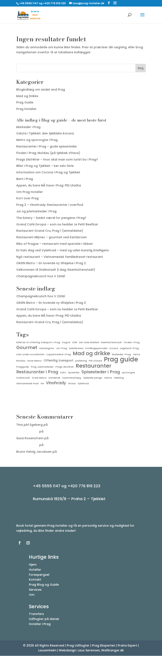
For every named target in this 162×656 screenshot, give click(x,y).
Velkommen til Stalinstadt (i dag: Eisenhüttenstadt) (55, 270)
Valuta (108, 377)
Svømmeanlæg (71, 377)
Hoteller (35, 570)
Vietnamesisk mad (27, 383)
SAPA (63, 372)
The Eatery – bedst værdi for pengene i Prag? (51, 218)
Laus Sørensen (27, 431)
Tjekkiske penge (92, 377)
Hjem (32, 564)
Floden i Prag (132, 342)
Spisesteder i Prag (100, 372)
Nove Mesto (34, 360)
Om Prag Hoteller (29, 192)
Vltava (72, 383)
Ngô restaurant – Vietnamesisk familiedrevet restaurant (59, 257)
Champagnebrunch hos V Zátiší (40, 276)
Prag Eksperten (103, 645)
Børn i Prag (24, 179)
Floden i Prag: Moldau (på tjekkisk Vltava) (48, 153)
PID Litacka (95, 360)
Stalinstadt (23, 377)
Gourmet (26, 347)
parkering (81, 360)
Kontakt (35, 579)
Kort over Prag (27, 198)
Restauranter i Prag (37, 372)
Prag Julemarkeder (42, 366)
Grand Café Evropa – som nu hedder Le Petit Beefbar (57, 224)
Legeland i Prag (129, 348)
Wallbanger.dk (112, 650)
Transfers (36, 614)
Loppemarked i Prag (58, 354)
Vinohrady (56, 383)
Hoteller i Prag (40, 624)
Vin (42, 383)
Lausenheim (47, 650)
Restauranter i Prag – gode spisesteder (46, 146)
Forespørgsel (39, 575)
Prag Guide (24, 102)
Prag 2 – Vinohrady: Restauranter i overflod (49, 205)
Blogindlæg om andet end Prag (40, 89)
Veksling (119, 377)
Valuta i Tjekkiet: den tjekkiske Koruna (45, 133)
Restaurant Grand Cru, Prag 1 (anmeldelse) (49, 231)
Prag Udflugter (78, 645)
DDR (74, 342)
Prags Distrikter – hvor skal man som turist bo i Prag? (57, 159)
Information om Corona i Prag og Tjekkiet (48, 172)
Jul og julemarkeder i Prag (36, 211)
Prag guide (121, 359)
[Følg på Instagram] (28, 543)
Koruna (113, 348)
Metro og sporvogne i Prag (37, 140)
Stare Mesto (39, 377)
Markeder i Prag (28, 127)
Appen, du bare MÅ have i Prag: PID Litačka (48, 185)
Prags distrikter (64, 366)
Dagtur (66, 342)
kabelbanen (76, 348)
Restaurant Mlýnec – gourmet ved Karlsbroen (51, 237)
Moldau (21, 360)
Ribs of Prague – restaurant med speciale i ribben (54, 244)
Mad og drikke (91, 353)
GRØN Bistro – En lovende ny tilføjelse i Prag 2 (51, 263)
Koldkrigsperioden (96, 348)
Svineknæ (54, 377)
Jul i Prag (61, 348)
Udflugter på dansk (44, 619)
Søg (140, 68)
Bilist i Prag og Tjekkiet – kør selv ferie (45, 166)
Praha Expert (127, 645)
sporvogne (128, 372)
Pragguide (22, 366)
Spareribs (74, 372)
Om (31, 595)
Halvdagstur (46, 348)
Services (35, 590)
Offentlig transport (58, 360)
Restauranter (93, 365)
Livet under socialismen (30, 354)
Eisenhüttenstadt (111, 342)
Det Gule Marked (89, 342)
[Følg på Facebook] (19, 543)
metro (136, 354)
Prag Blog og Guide (44, 584)
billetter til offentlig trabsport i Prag (38, 342)
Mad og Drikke (27, 96)
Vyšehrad (83, 383)
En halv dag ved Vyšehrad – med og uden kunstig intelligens (62, 250)
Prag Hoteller (26, 109)
